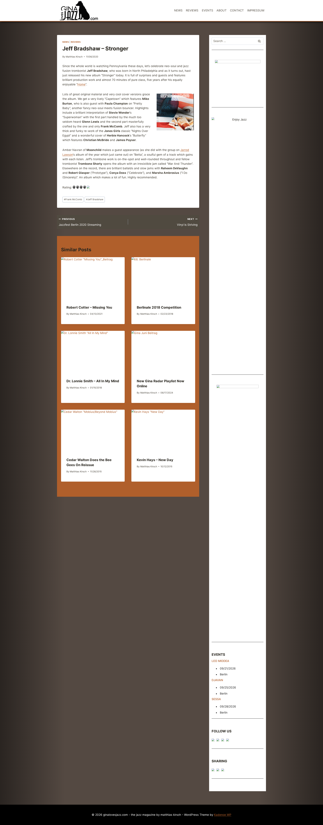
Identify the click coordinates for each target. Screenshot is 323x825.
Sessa (216, 699)
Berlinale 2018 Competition (159, 307)
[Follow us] (214, 741)
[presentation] (93, 278)
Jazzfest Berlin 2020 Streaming (80, 222)
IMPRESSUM (255, 10)
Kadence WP (222, 814)
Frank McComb (73, 199)
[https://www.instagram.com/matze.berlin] (228, 741)
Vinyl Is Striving (187, 222)
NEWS (178, 10)
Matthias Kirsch (74, 56)
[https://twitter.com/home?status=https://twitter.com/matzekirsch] (219, 771)
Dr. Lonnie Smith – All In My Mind (92, 381)
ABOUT (222, 10)
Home (81, 84)
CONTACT (237, 10)
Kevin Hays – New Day (155, 460)
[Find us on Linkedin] (223, 741)
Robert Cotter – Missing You (89, 307)
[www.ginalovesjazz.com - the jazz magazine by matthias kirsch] (214, 771)
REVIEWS (192, 10)
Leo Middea (220, 661)
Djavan (217, 680)
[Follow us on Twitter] (219, 741)
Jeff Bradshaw (94, 199)
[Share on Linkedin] (223, 771)
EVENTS (207, 10)
